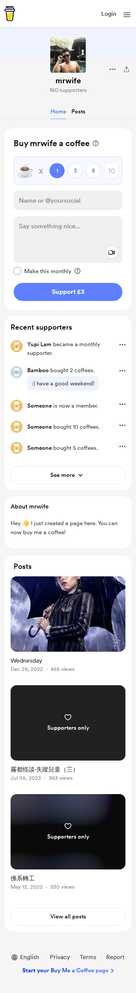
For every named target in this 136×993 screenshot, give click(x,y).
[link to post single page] (68, 625)
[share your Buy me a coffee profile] (126, 69)
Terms (88, 957)
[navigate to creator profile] (68, 55)
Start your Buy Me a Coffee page (65, 970)
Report (115, 957)
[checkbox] (42, 271)
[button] (126, 14)
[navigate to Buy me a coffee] (10, 13)
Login (108, 13)
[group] (68, 628)
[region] (68, 219)
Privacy (60, 957)
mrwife (68, 80)
